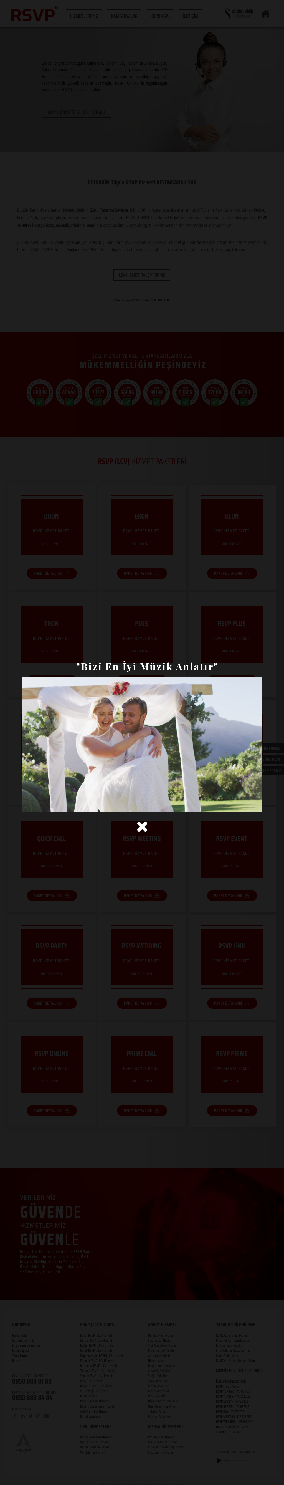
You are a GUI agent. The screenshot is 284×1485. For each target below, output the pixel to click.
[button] (142, 827)
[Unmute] (38, 804)
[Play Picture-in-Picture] (245, 804)
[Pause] (29, 804)
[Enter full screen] (254, 804)
